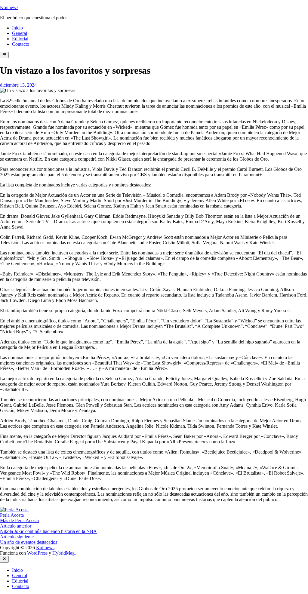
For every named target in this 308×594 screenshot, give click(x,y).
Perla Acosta (12, 515)
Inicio (17, 27)
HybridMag (63, 553)
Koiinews (9, 7)
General (19, 33)
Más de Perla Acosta (19, 520)
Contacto (20, 44)
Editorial (20, 38)
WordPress (37, 553)
